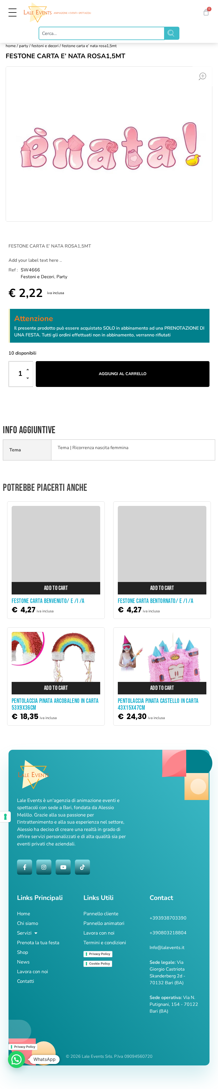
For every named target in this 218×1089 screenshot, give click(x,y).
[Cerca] (172, 33)
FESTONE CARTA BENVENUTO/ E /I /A (48, 601)
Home (11, 46)
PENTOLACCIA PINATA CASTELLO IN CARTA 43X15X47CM (158, 704)
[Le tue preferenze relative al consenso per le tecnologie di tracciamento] (5, 816)
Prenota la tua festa (38, 942)
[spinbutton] (21, 374)
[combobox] (102, 33)
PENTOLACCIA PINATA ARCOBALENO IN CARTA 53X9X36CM (55, 704)
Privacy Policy (99, 954)
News (23, 962)
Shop (22, 952)
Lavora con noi (32, 971)
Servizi (24, 933)
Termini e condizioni (104, 942)
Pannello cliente (100, 913)
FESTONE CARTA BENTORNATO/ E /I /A (155, 601)
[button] (29, 370)
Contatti (25, 981)
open (202, 76)
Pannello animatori (103, 923)
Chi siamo (27, 923)
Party (23, 46)
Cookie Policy (99, 964)
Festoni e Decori (45, 46)
